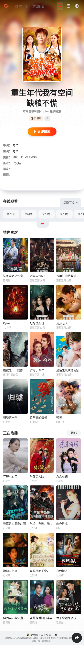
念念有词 (62, 476)
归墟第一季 (10, 417)
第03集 (46, 214)
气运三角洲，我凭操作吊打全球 (42, 523)
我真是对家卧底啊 (14, 523)
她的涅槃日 (37, 323)
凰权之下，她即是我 (15, 370)
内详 (15, 145)
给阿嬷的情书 (38, 417)
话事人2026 (37, 276)
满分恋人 (62, 323)
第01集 (11, 214)
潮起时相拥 (10, 571)
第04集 (64, 214)
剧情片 (37, 118)
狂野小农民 (10, 476)
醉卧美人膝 (37, 476)
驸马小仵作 (37, 370)
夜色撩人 (62, 571)
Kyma (6, 323)
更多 (73, 432)
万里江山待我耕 (66, 276)
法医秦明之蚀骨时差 (15, 276)
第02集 (29, 214)
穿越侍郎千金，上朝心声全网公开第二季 (42, 571)
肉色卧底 (62, 523)
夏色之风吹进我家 (67, 370)
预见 (59, 417)
